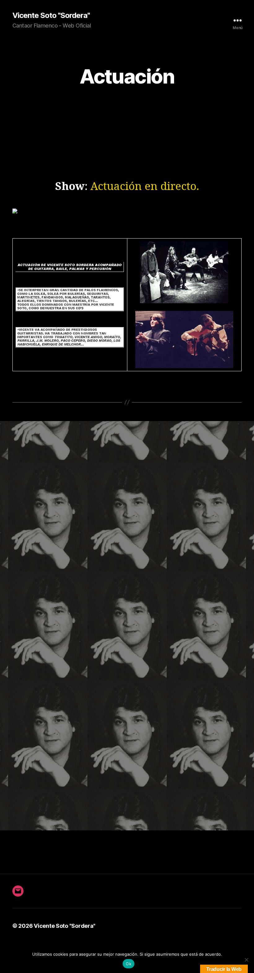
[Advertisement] (127, 142)
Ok (128, 963)
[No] (246, 960)
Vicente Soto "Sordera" (51, 15)
